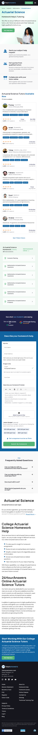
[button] (19, 377)
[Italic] (17, 389)
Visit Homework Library (28, 250)
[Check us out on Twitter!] (12, 679)
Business (20, 114)
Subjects (9, 8)
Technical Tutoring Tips (26, 700)
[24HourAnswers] (9, 2)
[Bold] (14, 389)
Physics (11, 182)
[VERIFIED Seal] (34, 730)
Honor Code (5, 697)
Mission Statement (7, 687)
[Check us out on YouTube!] (15, 679)
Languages (17, 160)
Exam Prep (26, 114)
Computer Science (13, 114)
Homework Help (23, 687)
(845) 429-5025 (8, 676)
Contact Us (22, 695)
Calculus (23, 226)
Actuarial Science (26, 8)
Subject (6, 366)
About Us (21, 684)
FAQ (3, 692)
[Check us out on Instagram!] (2, 679)
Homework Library (24, 689)
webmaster (24, 724)
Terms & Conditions (8, 708)
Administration (24, 160)
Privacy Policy (6, 706)
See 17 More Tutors (19, 238)
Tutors (4, 711)
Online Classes (23, 692)
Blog (3, 716)
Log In (3, 714)
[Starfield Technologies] (7, 730)
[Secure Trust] (22, 730)
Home (3, 8)
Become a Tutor (6, 689)
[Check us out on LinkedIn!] (9, 679)
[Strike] (21, 389)
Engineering (26, 137)
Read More (30, 514)
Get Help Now (29, 2)
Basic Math (17, 226)
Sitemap (21, 697)
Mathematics (16, 8)
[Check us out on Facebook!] (5, 679)
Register (4, 695)
